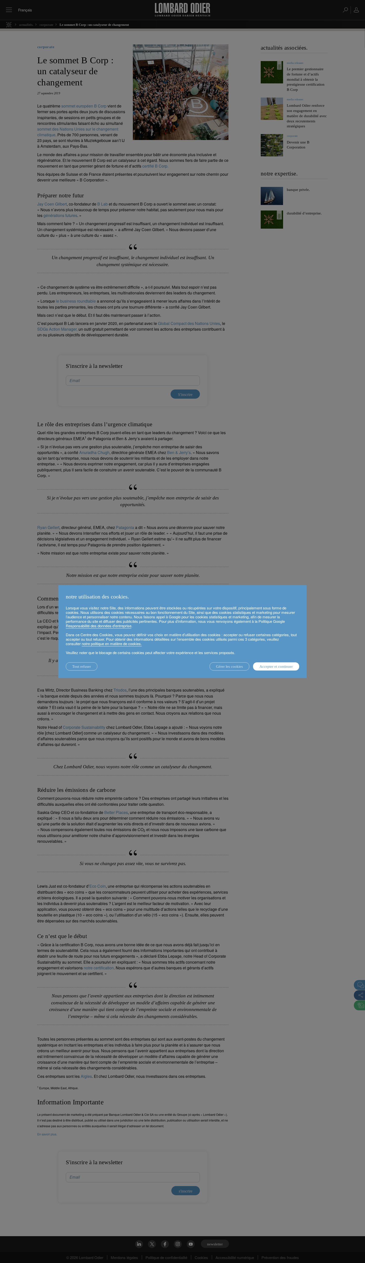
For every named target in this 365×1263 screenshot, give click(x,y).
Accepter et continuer (276, 666)
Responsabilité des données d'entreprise (98, 625)
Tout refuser (81, 666)
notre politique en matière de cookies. (112, 643)
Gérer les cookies (229, 666)
